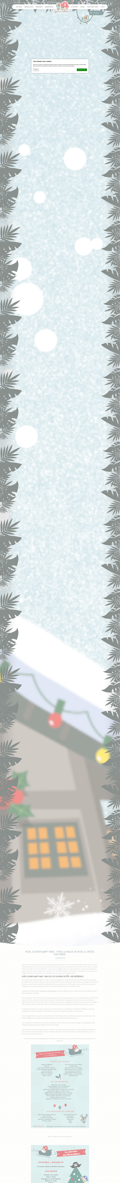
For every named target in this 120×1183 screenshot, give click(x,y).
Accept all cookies (82, 69)
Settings (36, 69)
